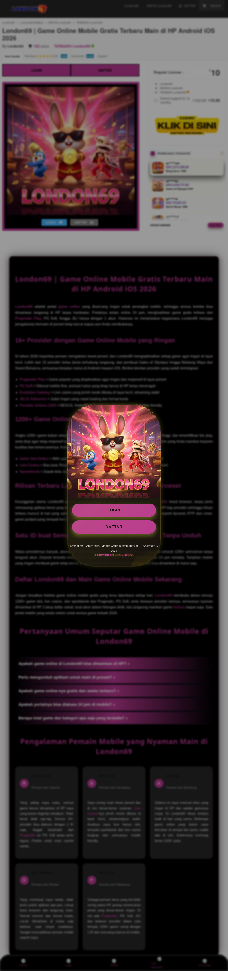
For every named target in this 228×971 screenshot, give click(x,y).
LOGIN (114, 510)
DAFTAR (114, 527)
